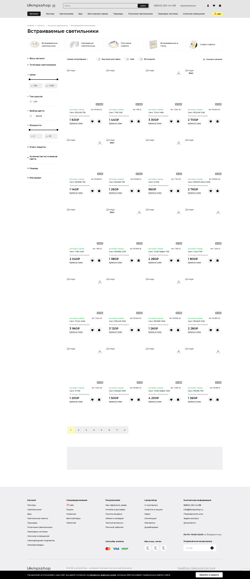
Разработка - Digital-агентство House (196, 568)
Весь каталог (37, 58)
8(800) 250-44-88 (165, 5)
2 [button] (78, 430)
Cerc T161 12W (77, 251)
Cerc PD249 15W (117, 321)
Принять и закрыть (209, 575)
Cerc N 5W (153, 182)
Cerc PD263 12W (196, 321)
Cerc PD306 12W (117, 251)
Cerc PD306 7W (78, 182)
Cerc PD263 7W (117, 182)
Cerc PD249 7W (78, 112)
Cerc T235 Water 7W (158, 251)
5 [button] (101, 430)
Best (191, 73)
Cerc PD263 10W (117, 391)
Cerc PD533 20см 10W (199, 182)
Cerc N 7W (75, 391)
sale (219, 14)
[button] (124, 430)
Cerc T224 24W (77, 321)
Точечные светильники (58, 26)
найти (143, 6)
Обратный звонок (188, 6)
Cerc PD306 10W (156, 321)
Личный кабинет (114, 527)
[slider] (29, 79)
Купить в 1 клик (76, 123)
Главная (30, 26)
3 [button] (86, 430)
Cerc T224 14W (156, 112)
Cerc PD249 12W (196, 112)
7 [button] (117, 430)
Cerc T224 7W (195, 251)
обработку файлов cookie (102, 575)
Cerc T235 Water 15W (159, 391)
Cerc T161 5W (116, 112)
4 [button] (94, 430)
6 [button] (109, 430)
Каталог (34, 13)
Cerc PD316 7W (195, 391)
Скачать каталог (214, 59)
